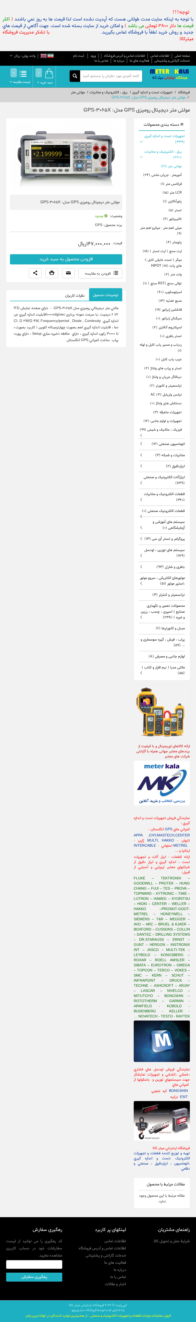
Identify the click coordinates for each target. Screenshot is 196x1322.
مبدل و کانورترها (170, 628)
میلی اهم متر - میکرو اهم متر (161, 231)
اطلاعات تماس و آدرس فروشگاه (124, 55)
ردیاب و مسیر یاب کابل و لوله (161, 347)
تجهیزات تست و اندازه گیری (164, 138)
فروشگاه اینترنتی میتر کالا (86, 1305)
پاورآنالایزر (172, 201)
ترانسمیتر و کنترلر (168, 595)
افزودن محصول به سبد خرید (66, 259)
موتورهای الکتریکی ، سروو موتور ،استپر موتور (162, 580)
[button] (35, 273)
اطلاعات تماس (159, 55)
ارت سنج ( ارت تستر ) (162, 251)
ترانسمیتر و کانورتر (166, 385)
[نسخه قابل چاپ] (51, 273)
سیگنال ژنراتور (169, 318)
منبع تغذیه (170, 300)
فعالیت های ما (139, 60)
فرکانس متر (171, 184)
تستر (175, 210)
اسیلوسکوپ (169, 292)
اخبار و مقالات (115, 1284)
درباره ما (119, 60)
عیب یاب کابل (169, 359)
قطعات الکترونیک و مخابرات (164, 496)
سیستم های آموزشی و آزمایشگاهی (169, 524)
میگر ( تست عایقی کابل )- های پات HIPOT (163, 262)
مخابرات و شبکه (170, 455)
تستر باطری (171, 336)
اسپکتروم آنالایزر (167, 327)
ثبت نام (78, 55)
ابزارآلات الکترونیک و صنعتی (164, 480)
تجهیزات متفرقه (167, 412)
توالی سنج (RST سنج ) (162, 283)
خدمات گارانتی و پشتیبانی (172, 60)
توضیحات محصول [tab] (105, 295)
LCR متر (172, 192)
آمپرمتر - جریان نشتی (162, 175)
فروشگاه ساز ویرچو (84, 1310)
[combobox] (111, 76)
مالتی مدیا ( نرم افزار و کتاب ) (163, 670)
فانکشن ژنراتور (168, 309)
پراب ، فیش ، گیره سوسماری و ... (163, 642)
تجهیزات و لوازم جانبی (162, 421)
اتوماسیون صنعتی (168, 444)
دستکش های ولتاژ (166, 403)
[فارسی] (50, 56)
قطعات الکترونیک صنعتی (163, 511)
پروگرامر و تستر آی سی (164, 539)
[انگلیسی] (44, 56)
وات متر (173, 274)
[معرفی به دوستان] (68, 273)
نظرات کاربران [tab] (75, 295)
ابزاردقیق (175, 466)
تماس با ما (101, 60)
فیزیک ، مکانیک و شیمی (161, 429)
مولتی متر (171, 166)
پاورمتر (174, 242)
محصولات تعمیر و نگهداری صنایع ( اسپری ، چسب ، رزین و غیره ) (163, 611)
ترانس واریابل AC (166, 394)
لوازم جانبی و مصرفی (167, 656)
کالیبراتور (172, 219)
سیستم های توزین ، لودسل (164, 552)
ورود (93, 55)
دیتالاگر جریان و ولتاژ (164, 377)
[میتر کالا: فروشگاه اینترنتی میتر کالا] (170, 74)
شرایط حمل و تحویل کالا (172, 1241)
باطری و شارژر (170, 567)
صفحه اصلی (182, 56)
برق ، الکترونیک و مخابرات (163, 154)
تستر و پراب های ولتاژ (163, 368)
